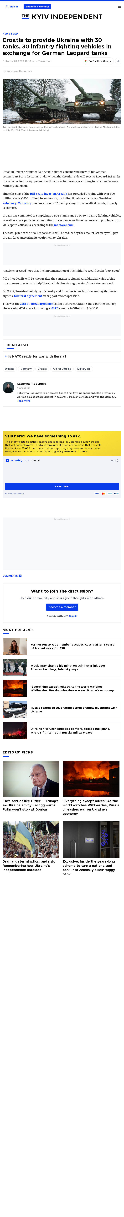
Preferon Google (100, 61)
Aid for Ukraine (62, 368)
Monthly (16, 460)
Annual (35, 460)
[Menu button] (119, 6)
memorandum (64, 225)
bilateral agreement (28, 296)
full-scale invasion (43, 193)
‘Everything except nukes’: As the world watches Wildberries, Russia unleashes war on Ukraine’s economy (91, 807)
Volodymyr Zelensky (17, 203)
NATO (54, 308)
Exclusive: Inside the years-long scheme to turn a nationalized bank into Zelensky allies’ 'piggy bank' (89, 868)
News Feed (10, 33)
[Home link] (62, 16)
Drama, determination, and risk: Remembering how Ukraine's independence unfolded (29, 866)
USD (113, 460)
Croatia (62, 193)
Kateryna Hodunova (19, 71)
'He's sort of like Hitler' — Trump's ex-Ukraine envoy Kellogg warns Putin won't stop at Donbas (30, 805)
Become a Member (37, 6)
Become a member (62, 607)
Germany (26, 368)
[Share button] (118, 61)
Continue (62, 486)
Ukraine (9, 368)
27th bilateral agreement (37, 303)
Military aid (84, 368)
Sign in (73, 616)
